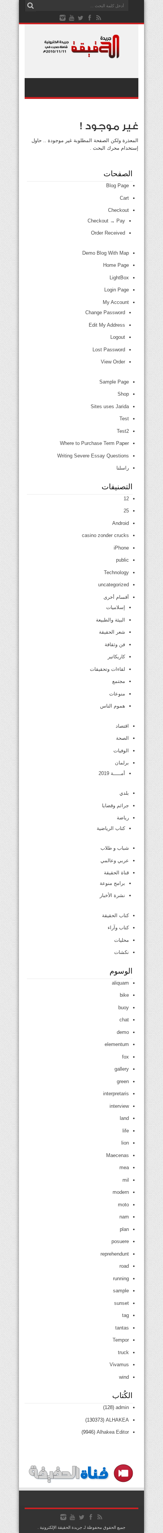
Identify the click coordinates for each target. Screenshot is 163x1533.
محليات (121, 940)
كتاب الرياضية (111, 828)
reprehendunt (114, 1254)
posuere (120, 1241)
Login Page (116, 290)
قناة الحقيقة (116, 872)
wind (124, 1377)
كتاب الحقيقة (115, 915)
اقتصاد (122, 726)
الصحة (122, 738)
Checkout (118, 210)
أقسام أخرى (116, 597)
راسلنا (122, 468)
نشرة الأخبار (112, 895)
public (122, 560)
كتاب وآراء (118, 927)
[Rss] (99, 17)
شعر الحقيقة (112, 632)
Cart (124, 198)
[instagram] (62, 17)
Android (120, 523)
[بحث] (30, 5)
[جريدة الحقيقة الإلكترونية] (81, 54)
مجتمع (118, 681)
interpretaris (116, 1093)
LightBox (119, 277)
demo (123, 1032)
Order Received (108, 233)
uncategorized (113, 584)
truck (123, 1352)
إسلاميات (115, 607)
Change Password (105, 312)
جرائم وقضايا (115, 805)
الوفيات (121, 750)
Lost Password (108, 349)
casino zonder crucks (105, 535)
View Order (113, 362)
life (125, 1131)
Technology (116, 572)
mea (124, 1167)
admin (122, 1407)
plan (124, 1229)
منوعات (117, 694)
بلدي (124, 793)
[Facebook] (90, 17)
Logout (117, 337)
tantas (122, 1328)
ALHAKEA (117, 1420)
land (124, 1118)
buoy (123, 1007)
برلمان (122, 763)
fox (125, 1057)
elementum (117, 1044)
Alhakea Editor (113, 1432)
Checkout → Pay (106, 221)
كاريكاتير (116, 656)
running (121, 1278)
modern (121, 1192)
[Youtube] (71, 17)
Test (124, 418)
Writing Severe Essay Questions (93, 456)
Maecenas (117, 1155)
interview (119, 1106)
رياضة (123, 818)
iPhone (121, 548)
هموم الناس (112, 706)
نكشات (121, 952)
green (123, 1081)
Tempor (121, 1340)
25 (126, 511)
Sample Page (114, 382)
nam (124, 1217)
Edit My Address (107, 325)
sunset (121, 1303)
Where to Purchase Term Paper (94, 443)
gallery (121, 1069)
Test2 (123, 431)
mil (125, 1180)
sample (121, 1290)
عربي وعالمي (114, 860)
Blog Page (117, 185)
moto (123, 1204)
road (124, 1266)
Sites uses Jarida (110, 406)
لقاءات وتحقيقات (107, 669)
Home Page (116, 265)
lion (125, 1143)
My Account (116, 302)
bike (124, 995)
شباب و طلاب (114, 848)
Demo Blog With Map (105, 253)
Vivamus (119, 1364)
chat (124, 1020)
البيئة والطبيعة (110, 620)
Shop (123, 394)
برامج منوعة (112, 883)
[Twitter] (81, 17)
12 (126, 498)
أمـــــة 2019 (112, 773)
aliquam (120, 983)
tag (125, 1315)
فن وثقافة (115, 644)
